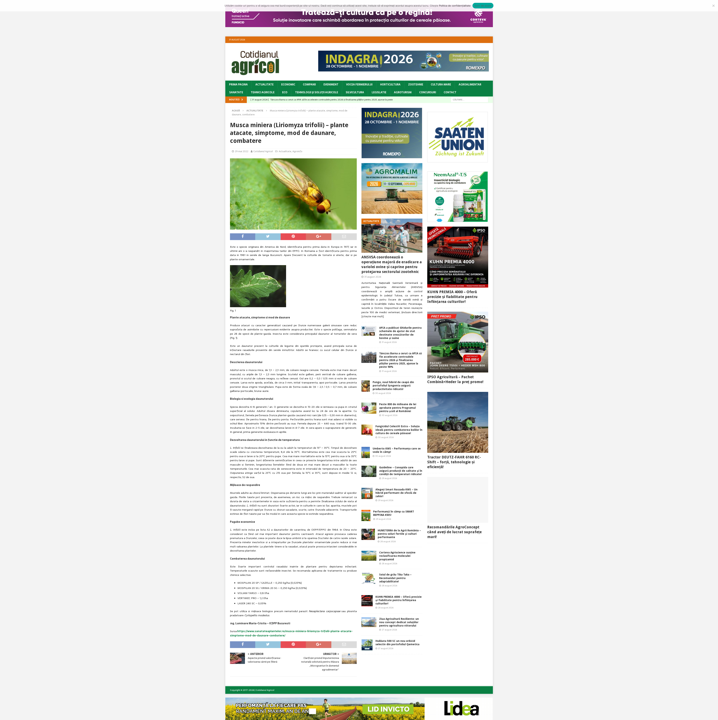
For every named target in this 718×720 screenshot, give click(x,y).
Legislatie (379, 92)
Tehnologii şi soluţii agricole (316, 92)
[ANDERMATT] (457, 220)
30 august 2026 (383, 393)
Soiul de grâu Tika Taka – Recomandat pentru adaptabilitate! (395, 578)
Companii (309, 84)
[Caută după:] (469, 99)
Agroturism (403, 92)
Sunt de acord (482, 5)
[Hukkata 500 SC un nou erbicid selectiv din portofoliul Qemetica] (367, 644)
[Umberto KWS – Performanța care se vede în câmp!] (365, 452)
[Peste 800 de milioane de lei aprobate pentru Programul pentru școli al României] (368, 408)
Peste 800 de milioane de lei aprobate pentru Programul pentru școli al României (397, 407)
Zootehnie (415, 84)
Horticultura (390, 84)
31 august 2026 (372, 277)
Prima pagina (238, 84)
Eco (284, 92)
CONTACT (450, 92)
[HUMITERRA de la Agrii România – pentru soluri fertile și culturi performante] (368, 534)
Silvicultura (355, 92)
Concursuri (427, 92)
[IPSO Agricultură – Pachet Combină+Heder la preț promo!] (457, 342)
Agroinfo (297, 151)
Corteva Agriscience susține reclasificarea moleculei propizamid (397, 556)
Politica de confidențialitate (455, 5)
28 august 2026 (388, 541)
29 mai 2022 (241, 151)
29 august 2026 (389, 478)
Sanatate (236, 92)
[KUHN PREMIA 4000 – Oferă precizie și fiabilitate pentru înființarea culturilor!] (367, 600)
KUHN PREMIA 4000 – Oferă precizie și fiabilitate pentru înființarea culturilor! (398, 600)
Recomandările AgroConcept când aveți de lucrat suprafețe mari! (454, 532)
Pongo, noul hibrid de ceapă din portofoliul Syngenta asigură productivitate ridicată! (393, 385)
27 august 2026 (389, 629)
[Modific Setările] (713, 5)
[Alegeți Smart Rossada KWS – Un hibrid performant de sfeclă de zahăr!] (367, 493)
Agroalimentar (470, 84)
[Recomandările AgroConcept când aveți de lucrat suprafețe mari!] (457, 500)
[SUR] (457, 160)
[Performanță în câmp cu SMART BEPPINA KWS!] (365, 515)
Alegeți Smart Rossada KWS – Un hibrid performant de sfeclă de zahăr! (396, 493)
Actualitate (264, 84)
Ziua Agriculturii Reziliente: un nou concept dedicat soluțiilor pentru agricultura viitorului (399, 622)
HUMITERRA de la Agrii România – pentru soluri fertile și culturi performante (399, 534)
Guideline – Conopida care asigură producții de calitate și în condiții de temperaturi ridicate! (400, 471)
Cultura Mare (441, 84)
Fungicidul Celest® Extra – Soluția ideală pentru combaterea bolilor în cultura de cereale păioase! (398, 430)
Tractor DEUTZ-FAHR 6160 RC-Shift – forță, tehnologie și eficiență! (454, 462)
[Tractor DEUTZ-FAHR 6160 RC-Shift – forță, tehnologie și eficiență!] (457, 422)
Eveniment (330, 84)
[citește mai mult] (372, 316)
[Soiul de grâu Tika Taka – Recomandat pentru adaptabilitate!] (368, 578)
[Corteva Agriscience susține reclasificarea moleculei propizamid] (368, 556)
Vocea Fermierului (359, 84)
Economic (288, 84)
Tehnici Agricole (262, 92)
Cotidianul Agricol (263, 151)
